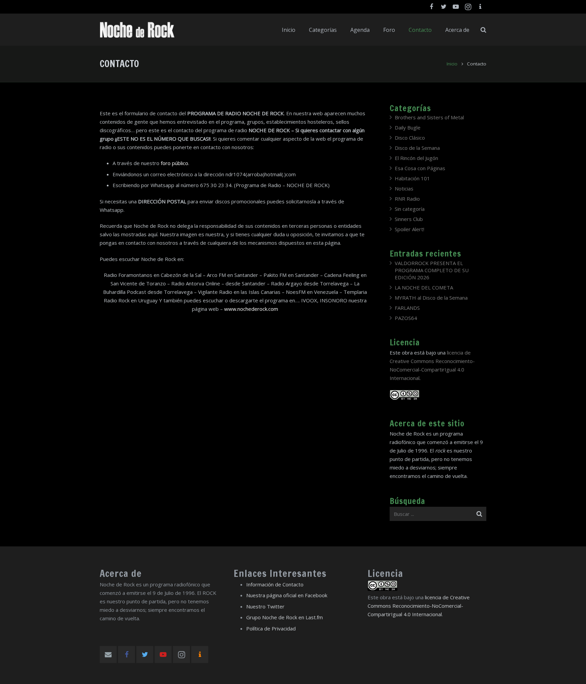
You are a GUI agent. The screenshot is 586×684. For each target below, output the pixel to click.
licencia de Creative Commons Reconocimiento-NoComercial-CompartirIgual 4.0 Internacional (419, 606)
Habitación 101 (412, 178)
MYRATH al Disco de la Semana (431, 297)
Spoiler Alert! (409, 229)
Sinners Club (409, 219)
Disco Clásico (410, 137)
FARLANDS (407, 307)
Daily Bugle (408, 127)
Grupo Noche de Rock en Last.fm (284, 617)
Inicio (452, 64)
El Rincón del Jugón (416, 158)
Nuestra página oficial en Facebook (286, 595)
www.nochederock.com (251, 308)
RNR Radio (407, 198)
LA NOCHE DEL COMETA (424, 287)
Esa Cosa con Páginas (420, 168)
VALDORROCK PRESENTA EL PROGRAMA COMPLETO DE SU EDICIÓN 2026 (432, 270)
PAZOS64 (406, 318)
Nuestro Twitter (265, 606)
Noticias (404, 188)
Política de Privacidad (271, 628)
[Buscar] (483, 30)
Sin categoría (410, 208)
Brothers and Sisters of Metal (429, 117)
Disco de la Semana (417, 147)
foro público (174, 163)
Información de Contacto (275, 584)
